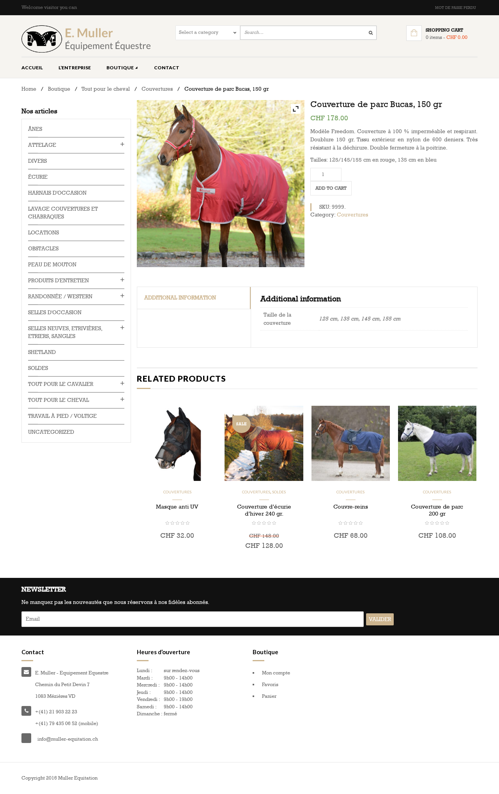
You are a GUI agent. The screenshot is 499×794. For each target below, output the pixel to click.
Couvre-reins (350, 506)
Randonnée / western (60, 296)
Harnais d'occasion (57, 193)
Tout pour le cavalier (60, 384)
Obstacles (43, 248)
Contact (166, 67)
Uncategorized (51, 432)
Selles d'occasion (54, 312)
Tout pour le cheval (105, 89)
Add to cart (331, 188)
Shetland (42, 352)
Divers (37, 161)
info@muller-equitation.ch (67, 739)
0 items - (446, 37)
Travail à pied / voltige (62, 416)
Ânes (35, 129)
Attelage (42, 145)
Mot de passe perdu (455, 7)
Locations (43, 232)
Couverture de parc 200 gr (437, 510)
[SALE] (264, 443)
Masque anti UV (177, 506)
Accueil (32, 67)
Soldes (279, 491)
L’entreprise (74, 67)
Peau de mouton (52, 264)
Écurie (38, 177)
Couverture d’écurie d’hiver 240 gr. (264, 510)
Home (28, 89)
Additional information (180, 297)
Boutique (120, 67)
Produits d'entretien (58, 280)
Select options (177, 552)
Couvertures (157, 89)
